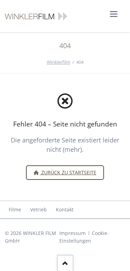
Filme (15, 209)
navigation (113, 14)
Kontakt (64, 209)
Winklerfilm (58, 62)
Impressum (72, 233)
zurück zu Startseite (68, 172)
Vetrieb (38, 209)
